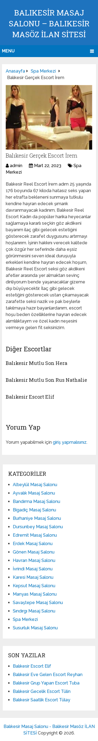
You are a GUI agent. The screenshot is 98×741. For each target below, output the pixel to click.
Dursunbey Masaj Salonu (38, 526)
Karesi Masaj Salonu (33, 577)
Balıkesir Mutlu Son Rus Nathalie (46, 380)
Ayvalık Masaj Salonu (34, 493)
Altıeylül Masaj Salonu (35, 484)
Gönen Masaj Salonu (33, 552)
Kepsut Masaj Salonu (34, 585)
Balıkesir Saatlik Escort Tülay (41, 699)
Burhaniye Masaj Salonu (37, 518)
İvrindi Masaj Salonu (33, 568)
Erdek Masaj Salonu (33, 543)
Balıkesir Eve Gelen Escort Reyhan (47, 674)
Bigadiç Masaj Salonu (34, 509)
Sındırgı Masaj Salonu (34, 611)
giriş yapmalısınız (70, 442)
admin (16, 165)
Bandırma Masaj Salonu (36, 501)
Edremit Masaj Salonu (35, 535)
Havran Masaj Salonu (34, 560)
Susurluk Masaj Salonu (35, 627)
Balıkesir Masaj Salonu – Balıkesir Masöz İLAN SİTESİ (49, 23)
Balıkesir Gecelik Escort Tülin (42, 691)
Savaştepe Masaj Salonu (38, 602)
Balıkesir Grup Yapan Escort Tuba (46, 683)
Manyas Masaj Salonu (35, 594)
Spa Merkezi (25, 619)
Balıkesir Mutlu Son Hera (36, 363)
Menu (8, 51)
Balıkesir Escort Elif (30, 396)
